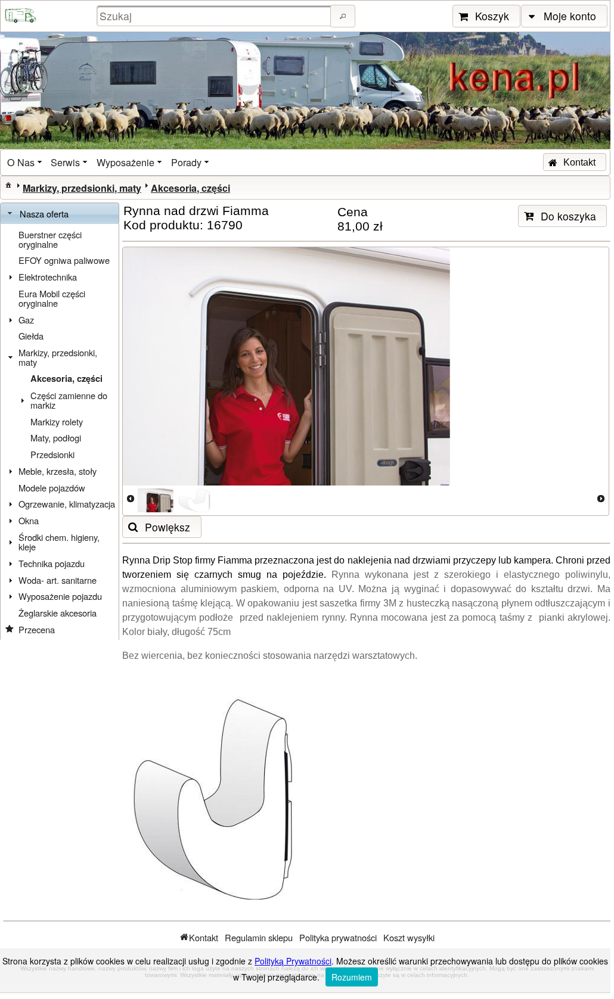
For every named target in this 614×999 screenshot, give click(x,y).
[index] (8, 184)
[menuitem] (26, 162)
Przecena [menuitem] (36, 629)
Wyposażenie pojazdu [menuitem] (60, 596)
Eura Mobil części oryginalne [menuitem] (51, 298)
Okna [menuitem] (28, 520)
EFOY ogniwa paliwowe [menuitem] (64, 260)
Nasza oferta (44, 213)
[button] (342, 16)
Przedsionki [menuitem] (52, 454)
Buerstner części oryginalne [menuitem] (50, 239)
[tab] (59, 214)
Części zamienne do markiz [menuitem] (68, 400)
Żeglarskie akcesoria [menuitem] (57, 612)
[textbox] (215, 15)
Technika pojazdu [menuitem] (51, 563)
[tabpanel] (59, 432)
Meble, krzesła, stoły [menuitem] (57, 471)
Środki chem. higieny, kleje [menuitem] (59, 542)
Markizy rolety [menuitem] (56, 421)
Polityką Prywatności (293, 961)
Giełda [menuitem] (31, 335)
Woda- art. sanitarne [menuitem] (57, 580)
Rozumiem (351, 977)
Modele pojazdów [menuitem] (51, 487)
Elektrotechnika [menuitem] (47, 276)
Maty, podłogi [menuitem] (55, 437)
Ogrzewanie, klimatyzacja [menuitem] (66, 503)
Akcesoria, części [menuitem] (66, 378)
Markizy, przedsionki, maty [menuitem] (57, 357)
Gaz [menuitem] (26, 319)
